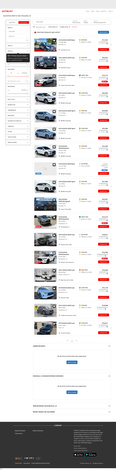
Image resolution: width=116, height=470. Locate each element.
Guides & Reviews (38, 431)
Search (92, 11)
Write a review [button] (72, 362)
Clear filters (74, 27)
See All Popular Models (80, 448)
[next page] (76, 340)
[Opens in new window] (79, 454)
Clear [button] (27, 40)
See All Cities (77, 446)
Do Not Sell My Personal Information (41, 463)
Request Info (103, 49)
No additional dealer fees (102, 254)
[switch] (25, 81)
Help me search (103, 32)
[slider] (8, 63)
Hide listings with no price (13, 81)
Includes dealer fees (103, 41)
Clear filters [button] (12, 22)
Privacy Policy (27, 463)
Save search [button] (24, 22)
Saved (97, 11)
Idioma (19, 458)
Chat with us (19, 433)
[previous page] (67, 340)
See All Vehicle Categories (81, 450)
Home (87, 11)
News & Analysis (20, 431)
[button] (18, 31)
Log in (38, 458)
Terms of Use (18, 463)
